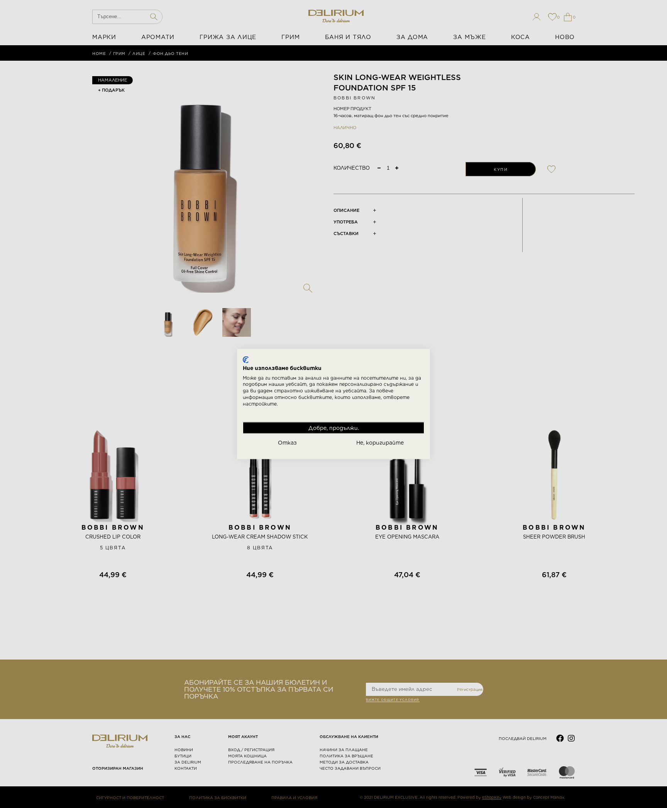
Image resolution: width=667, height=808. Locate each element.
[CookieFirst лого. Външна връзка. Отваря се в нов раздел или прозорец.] (246, 359)
